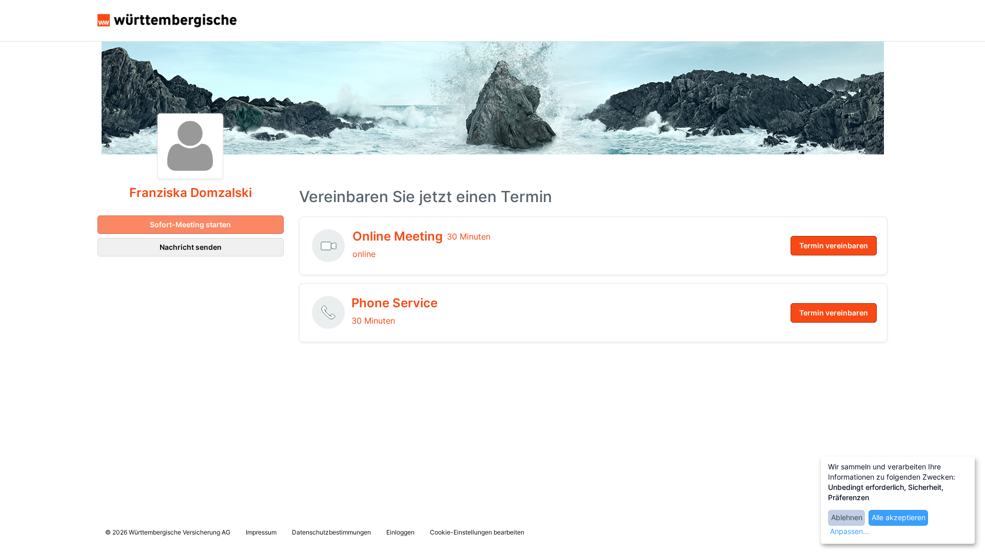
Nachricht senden (191, 247)
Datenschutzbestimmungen (331, 532)
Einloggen (400, 532)
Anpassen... (849, 531)
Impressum (261, 532)
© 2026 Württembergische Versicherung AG (167, 532)
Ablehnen (846, 517)
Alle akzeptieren (898, 517)
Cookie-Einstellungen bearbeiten (477, 532)
